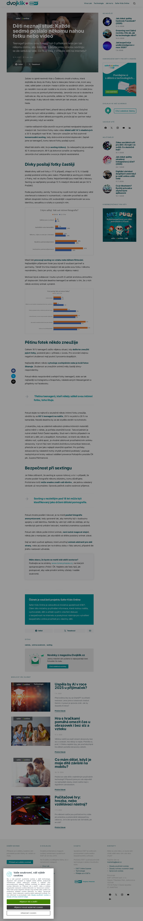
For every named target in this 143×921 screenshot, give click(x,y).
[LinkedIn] (130, 128)
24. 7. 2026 (120, 167)
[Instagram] (118, 128)
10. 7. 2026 (120, 196)
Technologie (99, 3)
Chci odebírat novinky (57, 666)
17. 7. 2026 (120, 181)
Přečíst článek (60, 711)
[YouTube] (124, 128)
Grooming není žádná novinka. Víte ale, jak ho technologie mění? (126, 33)
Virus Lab (88, 3)
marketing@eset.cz (114, 862)
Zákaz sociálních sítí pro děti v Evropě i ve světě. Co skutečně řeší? (126, 146)
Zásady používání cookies (119, 866)
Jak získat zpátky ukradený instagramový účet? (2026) (125, 160)
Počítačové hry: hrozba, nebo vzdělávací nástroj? (71, 800)
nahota (27, 645)
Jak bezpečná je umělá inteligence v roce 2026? (125, 45)
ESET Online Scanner (83, 868)
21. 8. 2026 (120, 26)
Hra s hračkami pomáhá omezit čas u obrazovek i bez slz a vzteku (72, 723)
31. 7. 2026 (120, 153)
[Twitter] (112, 128)
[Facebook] (105, 128)
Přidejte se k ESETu (83, 873)
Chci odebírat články (125, 111)
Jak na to (109, 3)
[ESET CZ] (85, 881)
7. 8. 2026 (119, 50)
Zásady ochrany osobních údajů (121, 868)
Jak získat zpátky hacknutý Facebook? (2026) (126, 20)
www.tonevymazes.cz (62, 563)
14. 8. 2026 (120, 38)
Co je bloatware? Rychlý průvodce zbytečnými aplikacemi (124, 189)
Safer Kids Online (122, 3)
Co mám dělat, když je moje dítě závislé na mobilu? (73, 763)
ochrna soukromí (38, 645)
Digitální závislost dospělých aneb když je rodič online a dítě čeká (126, 175)
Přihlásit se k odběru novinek (20, 862)
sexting (49, 645)
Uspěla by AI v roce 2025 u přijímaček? (71, 686)
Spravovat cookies (116, 871)
